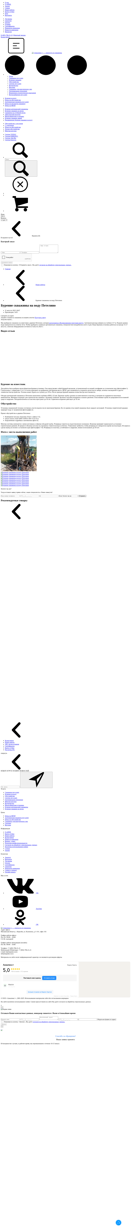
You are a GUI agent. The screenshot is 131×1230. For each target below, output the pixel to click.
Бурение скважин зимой (13, 118)
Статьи (7, 848)
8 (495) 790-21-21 (7, 35)
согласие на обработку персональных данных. (55, 265)
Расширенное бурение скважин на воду (19, 120)
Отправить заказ (7, 262)
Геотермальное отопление (18, 91)
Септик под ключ (15, 84)
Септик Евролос (10, 140)
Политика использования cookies (16, 847)
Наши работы (9, 10)
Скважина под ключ (16, 78)
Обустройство (14, 82)
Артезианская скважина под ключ (17, 102)
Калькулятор (9, 740)
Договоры (8, 19)
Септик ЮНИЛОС (11, 136)
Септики (8, 823)
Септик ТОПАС (10, 134)
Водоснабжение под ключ (18, 95)
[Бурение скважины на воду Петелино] (19, 471)
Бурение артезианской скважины (16, 109)
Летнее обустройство (12, 129)
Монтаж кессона (10, 131)
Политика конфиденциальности (16, 843)
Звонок (4, 1024)
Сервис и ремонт (11, 870)
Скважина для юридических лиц (20, 89)
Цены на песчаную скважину (15, 104)
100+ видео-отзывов (12, 744)
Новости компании (11, 30)
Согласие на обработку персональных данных (21, 845)
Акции (7, 6)
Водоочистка (13, 85)
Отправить (82, 496)
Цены (11, 76)
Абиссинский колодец (12, 114)
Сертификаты (10, 26)
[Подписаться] (36, 780)
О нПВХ (8, 4)
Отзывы (8, 24)
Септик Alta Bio (10, 138)
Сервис (7, 8)
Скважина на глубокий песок (15, 113)
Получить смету (40, 317)
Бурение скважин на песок (14, 111)
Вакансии (8, 32)
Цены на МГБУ (10, 105)
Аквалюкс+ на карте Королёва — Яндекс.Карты (65, 996)
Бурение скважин (15, 80)
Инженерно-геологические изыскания (22, 93)
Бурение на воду (10, 98)
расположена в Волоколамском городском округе (66, 323)
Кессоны (12, 87)
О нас (7, 2)
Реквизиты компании (12, 28)
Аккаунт (8, 857)
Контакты (8, 15)
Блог (6, 13)
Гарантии (8, 21)
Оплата (7, 22)
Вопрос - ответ (10, 841)
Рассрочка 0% (10, 750)
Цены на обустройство (13, 100)
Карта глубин (9, 12)
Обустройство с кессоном (14, 123)
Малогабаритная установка (14, 116)
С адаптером (9, 125)
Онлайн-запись (10, 872)
